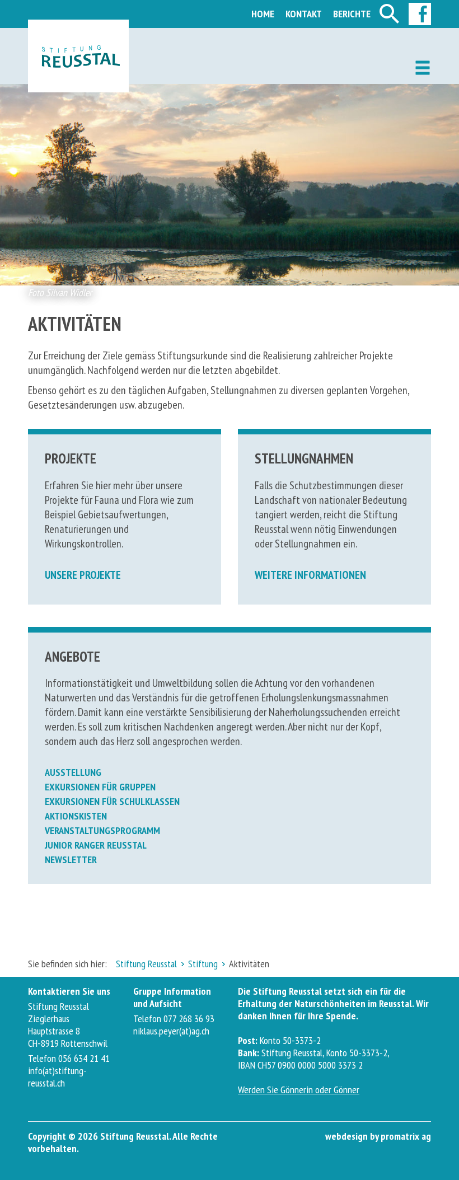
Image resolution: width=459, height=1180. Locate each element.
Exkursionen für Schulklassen (112, 801)
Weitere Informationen (310, 575)
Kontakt (303, 13)
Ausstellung (73, 772)
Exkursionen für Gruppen (100, 786)
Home (262, 13)
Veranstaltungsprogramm (102, 830)
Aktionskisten (76, 815)
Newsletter (71, 859)
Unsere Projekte (83, 575)
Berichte (352, 13)
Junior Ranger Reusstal (96, 845)
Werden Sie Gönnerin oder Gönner (298, 1089)
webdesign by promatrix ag (378, 1136)
